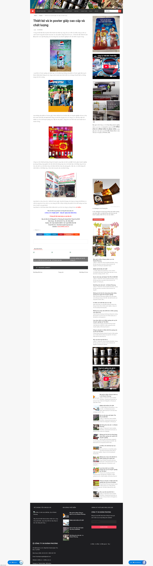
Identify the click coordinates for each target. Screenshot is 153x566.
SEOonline (48, 563)
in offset (97, 544)
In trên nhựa (109, 131)
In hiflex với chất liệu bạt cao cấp (102, 302)
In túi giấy (99, 132)
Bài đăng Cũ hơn (83, 272)
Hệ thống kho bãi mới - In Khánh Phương (104, 285)
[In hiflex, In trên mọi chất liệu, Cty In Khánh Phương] (45, 514)
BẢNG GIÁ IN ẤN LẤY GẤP (100, 269)
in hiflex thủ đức (3, 565)
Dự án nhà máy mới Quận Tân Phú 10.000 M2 (105, 277)
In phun (40, 29)
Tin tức (105, 132)
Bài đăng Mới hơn (37, 272)
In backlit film (97, 127)
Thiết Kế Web (41, 563)
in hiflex (92, 544)
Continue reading (98, 219)
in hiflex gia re (103, 544)
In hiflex (117, 127)
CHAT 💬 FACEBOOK (135, 562)
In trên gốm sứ (100, 131)
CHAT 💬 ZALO (13, 562)
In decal (104, 127)
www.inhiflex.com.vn (63, 226)
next (94, 122)
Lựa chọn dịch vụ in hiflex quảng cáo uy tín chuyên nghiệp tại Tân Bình (108, 469)
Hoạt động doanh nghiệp (113, 125)
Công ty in (102, 125)
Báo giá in (95, 125)
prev (93, 122)
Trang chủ (60, 272)
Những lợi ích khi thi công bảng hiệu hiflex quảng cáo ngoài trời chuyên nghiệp (108, 436)
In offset (99, 129)
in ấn (71, 162)
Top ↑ (109, 544)
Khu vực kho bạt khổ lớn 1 (100, 339)
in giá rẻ (110, 127)
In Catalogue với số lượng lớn (100, 208)
